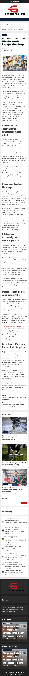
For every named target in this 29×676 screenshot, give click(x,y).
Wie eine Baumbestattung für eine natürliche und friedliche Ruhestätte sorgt (14, 464)
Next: (13, 405)
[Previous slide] (24, 619)
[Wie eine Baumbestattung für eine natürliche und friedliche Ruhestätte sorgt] (14, 452)
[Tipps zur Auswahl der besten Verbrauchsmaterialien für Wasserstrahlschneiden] (14, 425)
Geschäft (5, 35)
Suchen (4, 498)
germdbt (6, 48)
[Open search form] (27, 19)
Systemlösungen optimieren (14, 327)
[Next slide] (26, 619)
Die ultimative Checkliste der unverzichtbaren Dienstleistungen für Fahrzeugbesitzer (12, 489)
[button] (2, 19)
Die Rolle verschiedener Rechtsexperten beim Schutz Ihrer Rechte (14, 633)
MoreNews (10, 674)
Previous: (14, 397)
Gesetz (5, 626)
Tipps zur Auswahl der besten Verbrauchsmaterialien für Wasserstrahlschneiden (10, 438)
